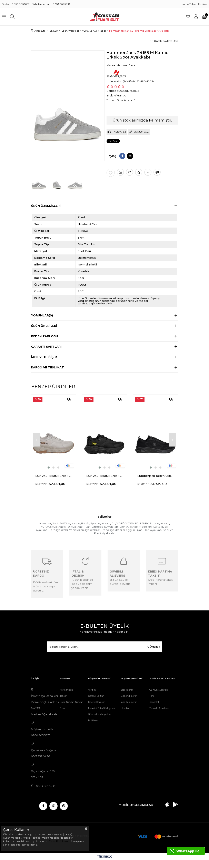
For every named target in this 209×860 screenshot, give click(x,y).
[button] (48, 467)
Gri (113, 523)
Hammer (45, 523)
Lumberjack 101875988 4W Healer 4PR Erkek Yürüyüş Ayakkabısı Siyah (155, 476)
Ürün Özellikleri (46, 206)
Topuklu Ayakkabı (159, 708)
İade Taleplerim (129, 702)
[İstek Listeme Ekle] (120, 172)
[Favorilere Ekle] (111, 173)
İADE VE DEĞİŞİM (44, 357)
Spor (93, 523)
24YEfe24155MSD (127, 523)
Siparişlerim (127, 689)
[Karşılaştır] (129, 172)
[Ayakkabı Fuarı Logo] (104, 16)
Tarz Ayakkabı (58, 530)
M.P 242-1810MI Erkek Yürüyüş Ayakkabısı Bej (53, 476)
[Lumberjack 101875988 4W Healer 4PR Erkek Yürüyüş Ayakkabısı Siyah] (155, 432)
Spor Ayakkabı (159, 523)
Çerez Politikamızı (59, 841)
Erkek (85, 523)
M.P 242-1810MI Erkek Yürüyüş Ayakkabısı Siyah (104, 476)
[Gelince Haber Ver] (157, 172)
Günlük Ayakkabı (158, 689)
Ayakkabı (104, 523)
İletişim (202, 4)
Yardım (92, 689)
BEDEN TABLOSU (44, 336)
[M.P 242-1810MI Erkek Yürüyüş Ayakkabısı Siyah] (104, 432)
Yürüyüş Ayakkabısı (54, 526)
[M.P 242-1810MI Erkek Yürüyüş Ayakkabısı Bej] (53, 432)
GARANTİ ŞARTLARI (46, 346)
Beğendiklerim (129, 695)
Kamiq (75, 523)
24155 (63, 523)
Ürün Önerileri (44, 326)
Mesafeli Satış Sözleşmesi (101, 708)
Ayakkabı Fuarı (80, 526)
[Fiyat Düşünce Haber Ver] (147, 172)
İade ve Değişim (96, 702)
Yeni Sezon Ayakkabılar (84, 530)
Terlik (152, 695)
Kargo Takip (189, 4)
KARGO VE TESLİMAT (47, 367)
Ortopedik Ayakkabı (105, 526)
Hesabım (125, 708)
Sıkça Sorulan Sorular (71, 702)
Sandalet (154, 702)
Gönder (153, 646)
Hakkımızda (66, 689)
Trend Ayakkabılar (113, 530)
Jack (55, 523)
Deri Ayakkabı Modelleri (136, 526)
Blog (62, 708)
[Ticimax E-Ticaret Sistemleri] (104, 857)
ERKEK (144, 523)
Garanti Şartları (96, 695)
